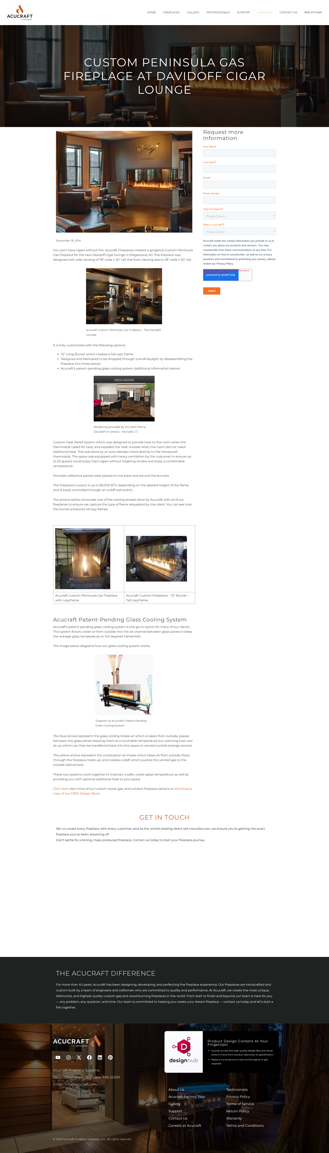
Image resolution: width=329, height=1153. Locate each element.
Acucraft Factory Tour (186, 1097)
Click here (60, 789)
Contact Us (288, 12)
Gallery (193, 12)
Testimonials (237, 1090)
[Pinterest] (110, 1057)
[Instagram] (68, 1057)
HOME (151, 12)
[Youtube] (58, 1057)
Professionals (218, 12)
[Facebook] (89, 1057)
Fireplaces (171, 12)
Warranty (234, 1118)
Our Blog (264, 12)
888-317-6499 (313, 12)
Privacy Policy (238, 1097)
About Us (176, 1090)
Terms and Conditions (245, 1126)
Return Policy (237, 1111)
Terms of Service (240, 1104)
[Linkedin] (100, 1057)
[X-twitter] (79, 1057)
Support (243, 12)
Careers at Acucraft (184, 1126)
